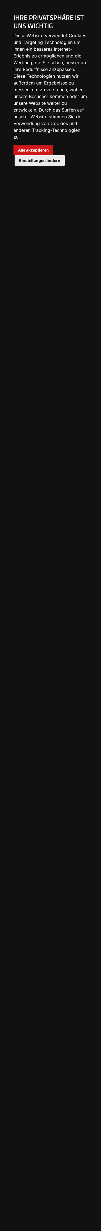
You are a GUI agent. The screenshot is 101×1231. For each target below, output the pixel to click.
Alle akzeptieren (33, 150)
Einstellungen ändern (39, 160)
